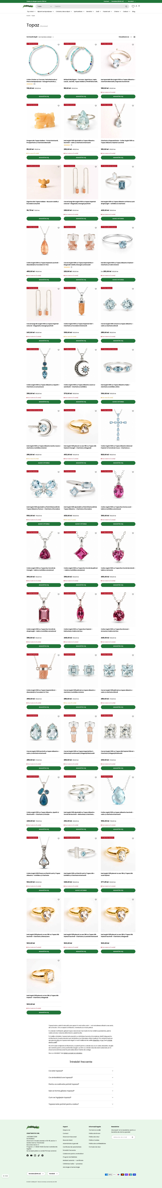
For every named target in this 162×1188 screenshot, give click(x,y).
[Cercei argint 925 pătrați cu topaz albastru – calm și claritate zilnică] (118, 670)
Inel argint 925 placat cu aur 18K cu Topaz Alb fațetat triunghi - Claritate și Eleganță (80, 447)
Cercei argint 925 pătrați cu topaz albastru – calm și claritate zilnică (117, 691)
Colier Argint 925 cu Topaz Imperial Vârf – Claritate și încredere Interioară (79, 325)
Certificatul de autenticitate (72, 1147)
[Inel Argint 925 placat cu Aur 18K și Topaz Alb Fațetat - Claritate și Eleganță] (44, 976)
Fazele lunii (106, 11)
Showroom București (70, 1137)
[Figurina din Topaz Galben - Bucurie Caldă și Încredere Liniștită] (44, 182)
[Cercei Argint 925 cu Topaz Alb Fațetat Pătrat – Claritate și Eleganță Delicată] (118, 731)
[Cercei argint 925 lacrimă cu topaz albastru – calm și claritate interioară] (44, 731)
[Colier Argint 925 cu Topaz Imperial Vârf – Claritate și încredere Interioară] (81, 304)
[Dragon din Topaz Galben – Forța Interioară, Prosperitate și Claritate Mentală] (44, 121)
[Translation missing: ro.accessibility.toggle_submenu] (35, 11)
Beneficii (89, 11)
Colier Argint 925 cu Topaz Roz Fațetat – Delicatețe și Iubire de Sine (78, 630)
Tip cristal (30, 11)
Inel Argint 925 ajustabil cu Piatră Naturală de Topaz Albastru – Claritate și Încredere (80, 508)
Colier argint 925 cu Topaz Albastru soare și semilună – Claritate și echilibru (79, 386)
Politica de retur (94, 1137)
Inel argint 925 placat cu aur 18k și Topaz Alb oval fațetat (117, 874)
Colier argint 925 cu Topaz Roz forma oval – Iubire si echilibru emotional (116, 508)
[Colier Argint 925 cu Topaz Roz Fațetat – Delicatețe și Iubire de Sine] (81, 609)
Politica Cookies (94, 1140)
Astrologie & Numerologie (71, 1167)
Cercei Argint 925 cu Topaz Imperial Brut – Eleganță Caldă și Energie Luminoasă (79, 264)
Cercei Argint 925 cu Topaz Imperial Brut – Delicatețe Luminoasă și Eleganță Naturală (79, 752)
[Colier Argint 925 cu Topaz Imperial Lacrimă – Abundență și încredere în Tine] (44, 243)
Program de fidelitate (70, 1157)
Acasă (28, 15)
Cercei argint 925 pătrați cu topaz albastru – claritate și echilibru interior (80, 691)
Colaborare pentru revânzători (73, 1154)
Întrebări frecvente (69, 1150)
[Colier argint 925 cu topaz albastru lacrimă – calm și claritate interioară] (118, 793)
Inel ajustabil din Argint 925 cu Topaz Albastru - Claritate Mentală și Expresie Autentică (118, 81)
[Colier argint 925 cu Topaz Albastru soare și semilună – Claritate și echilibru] (81, 365)
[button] (139, 5)
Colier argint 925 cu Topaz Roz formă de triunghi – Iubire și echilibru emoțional (41, 569)
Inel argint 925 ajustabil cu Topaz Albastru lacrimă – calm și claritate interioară (79, 142)
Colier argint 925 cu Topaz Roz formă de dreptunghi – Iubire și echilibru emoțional (41, 630)
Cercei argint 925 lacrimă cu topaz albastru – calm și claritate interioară (43, 752)
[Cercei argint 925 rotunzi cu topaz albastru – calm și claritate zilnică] (118, 304)
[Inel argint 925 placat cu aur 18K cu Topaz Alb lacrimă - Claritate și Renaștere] (44, 915)
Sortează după (32, 37)
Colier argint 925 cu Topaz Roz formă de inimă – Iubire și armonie (118, 569)
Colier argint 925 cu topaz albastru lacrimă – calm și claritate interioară (117, 813)
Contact (106, 1)
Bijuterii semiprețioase (45, 11)
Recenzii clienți (67, 1140)
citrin (58, 1040)
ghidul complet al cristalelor (73, 1053)
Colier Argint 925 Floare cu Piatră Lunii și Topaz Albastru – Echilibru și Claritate (43, 874)
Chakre (116, 11)
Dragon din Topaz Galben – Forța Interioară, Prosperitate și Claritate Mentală (42, 142)
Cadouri (125, 11)
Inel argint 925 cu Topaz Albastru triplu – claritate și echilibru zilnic (115, 386)
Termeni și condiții (94, 1130)
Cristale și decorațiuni (63, 11)
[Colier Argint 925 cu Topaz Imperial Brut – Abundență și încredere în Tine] (44, 670)
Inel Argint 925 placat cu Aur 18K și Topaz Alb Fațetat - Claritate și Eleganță (42, 996)
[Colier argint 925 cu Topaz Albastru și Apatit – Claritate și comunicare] (44, 365)
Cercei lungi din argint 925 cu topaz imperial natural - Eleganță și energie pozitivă (80, 203)
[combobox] (82, 6)
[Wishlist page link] (133, 6)
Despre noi (66, 1130)
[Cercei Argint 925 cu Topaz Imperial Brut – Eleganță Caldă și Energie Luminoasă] (81, 243)
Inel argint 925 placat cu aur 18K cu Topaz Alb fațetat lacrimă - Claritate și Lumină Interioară (81, 935)
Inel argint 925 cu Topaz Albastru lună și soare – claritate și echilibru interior (44, 447)
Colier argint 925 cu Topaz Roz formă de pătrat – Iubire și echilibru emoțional (81, 569)
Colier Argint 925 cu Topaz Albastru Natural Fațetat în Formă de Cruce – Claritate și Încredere (116, 447)
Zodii (97, 11)
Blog (133, 11)
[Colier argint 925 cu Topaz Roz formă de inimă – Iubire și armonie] (118, 548)
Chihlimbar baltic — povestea (72, 1164)
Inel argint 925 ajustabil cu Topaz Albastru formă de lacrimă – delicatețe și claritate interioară (79, 813)
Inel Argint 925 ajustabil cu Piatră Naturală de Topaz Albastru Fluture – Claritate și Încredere (43, 508)
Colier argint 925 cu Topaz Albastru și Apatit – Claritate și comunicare (43, 386)
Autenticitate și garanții (70, 1143)
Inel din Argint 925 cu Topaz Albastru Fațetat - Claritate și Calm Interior (117, 264)
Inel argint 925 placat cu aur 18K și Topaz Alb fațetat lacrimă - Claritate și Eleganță (117, 935)
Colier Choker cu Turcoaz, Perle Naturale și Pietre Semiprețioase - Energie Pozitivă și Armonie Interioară (42, 81)
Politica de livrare (94, 1133)
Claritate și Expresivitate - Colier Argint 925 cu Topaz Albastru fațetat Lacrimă (117, 142)
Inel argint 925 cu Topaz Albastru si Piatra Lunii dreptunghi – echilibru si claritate (118, 203)
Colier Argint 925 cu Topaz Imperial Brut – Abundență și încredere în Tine (41, 691)
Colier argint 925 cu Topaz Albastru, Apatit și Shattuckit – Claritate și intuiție (43, 813)
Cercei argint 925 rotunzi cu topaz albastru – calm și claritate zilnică (117, 325)
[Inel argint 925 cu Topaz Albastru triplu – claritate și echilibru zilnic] (118, 365)
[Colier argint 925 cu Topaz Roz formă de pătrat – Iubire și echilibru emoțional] (81, 548)
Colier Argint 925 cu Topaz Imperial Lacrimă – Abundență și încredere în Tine (43, 264)
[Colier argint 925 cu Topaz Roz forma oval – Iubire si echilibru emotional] (118, 487)
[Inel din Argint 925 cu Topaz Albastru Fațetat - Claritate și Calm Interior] (118, 243)
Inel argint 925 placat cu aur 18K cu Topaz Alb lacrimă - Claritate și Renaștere (43, 935)
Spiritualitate (78, 11)
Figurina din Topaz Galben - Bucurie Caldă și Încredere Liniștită (43, 203)
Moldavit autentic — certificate (73, 1160)
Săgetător (96, 1040)
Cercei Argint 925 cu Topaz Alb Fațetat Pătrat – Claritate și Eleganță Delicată (118, 752)
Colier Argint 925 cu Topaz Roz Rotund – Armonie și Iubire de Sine (115, 630)
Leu (102, 1040)
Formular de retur (95, 1147)
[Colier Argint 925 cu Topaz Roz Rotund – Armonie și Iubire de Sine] (118, 609)
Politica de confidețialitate (97, 1143)
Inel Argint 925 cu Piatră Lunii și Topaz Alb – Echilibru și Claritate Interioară (79, 874)
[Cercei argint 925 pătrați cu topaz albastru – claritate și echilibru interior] (81, 670)
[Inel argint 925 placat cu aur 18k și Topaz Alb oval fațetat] (118, 854)
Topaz (33, 15)
